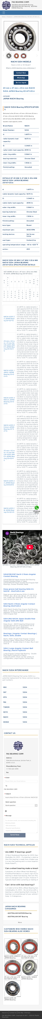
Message (8, 816)
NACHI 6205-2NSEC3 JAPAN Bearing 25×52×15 (9, 401)
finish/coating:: (9, 167)
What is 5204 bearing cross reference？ (21, 68)
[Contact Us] (37, 509)
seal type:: (7, 240)
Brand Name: (8, 126)
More (20, 923)
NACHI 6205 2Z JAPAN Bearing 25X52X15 (9, 483)
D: (4, 146)
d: (3, 135)
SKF (4, 692)
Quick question (11, 802)
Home (3, 17)
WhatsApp (21, 78)
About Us (5, 1013)
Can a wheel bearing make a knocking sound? (23, 868)
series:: (5, 249)
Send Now (14, 835)
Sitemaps (27, 1013)
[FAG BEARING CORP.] (6, 5)
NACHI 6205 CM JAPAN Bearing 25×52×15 (9, 510)
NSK (5, 687)
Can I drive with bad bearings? (19, 885)
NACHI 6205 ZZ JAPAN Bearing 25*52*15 (9, 319)
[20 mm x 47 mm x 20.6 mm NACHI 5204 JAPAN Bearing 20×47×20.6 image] (21, 38)
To (6, 786)
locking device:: (9, 234)
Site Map (20, 1013)
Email (6, 778)
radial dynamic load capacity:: (10, 140)
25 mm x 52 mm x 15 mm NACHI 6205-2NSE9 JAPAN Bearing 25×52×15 (9, 346)
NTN (5, 697)
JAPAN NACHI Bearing (20, 17)
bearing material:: (10, 159)
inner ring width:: (9, 163)
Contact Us (13, 1013)
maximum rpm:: (9, 230)
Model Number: (9, 130)
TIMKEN (6, 707)
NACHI (5, 717)
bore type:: (7, 225)
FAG (4, 702)
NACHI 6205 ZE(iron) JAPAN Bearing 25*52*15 (9, 428)
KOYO (5, 712)
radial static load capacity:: (13, 150)
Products (9, 17)
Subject (7, 794)
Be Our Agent (21, 83)
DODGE (6, 722)
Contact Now (21, 73)
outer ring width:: (9, 154)
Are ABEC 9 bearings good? (18, 852)
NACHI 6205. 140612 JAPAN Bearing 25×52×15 (9, 373)
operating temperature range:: (14, 245)
